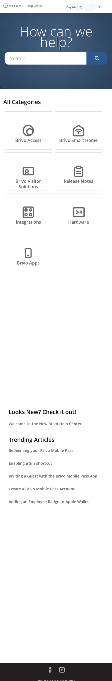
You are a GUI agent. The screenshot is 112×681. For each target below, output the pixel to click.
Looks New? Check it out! (42, 412)
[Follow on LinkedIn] (62, 670)
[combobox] (45, 58)
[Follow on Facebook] (50, 670)
